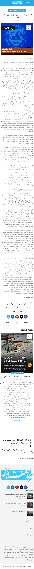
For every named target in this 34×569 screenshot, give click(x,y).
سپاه (7, 308)
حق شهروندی (10, 304)
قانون (13, 311)
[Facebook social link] (26, 317)
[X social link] (21, 317)
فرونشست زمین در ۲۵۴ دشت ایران (17, 376)
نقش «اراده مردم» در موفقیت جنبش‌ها (16, 503)
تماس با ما (30, 535)
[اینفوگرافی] (17, 523)
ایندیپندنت (27, 297)
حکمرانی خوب (14, 373)
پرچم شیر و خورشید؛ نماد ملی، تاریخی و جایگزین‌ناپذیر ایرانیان (15, 495)
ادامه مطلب (17, 420)
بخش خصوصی (23, 304)
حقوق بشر (25, 308)
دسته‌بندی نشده (21, 10)
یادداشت (11, 10)
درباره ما (31, 538)
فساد (31, 97)
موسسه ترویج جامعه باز (20, 566)
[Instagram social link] (17, 487)
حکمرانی (16, 308)
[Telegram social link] (8, 317)
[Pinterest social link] (17, 317)
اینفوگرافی (20, 373)
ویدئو (31, 525)
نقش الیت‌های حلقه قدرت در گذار (17, 511)
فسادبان (15, 10)
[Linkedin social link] (13, 317)
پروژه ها (31, 532)
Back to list (17, 322)
